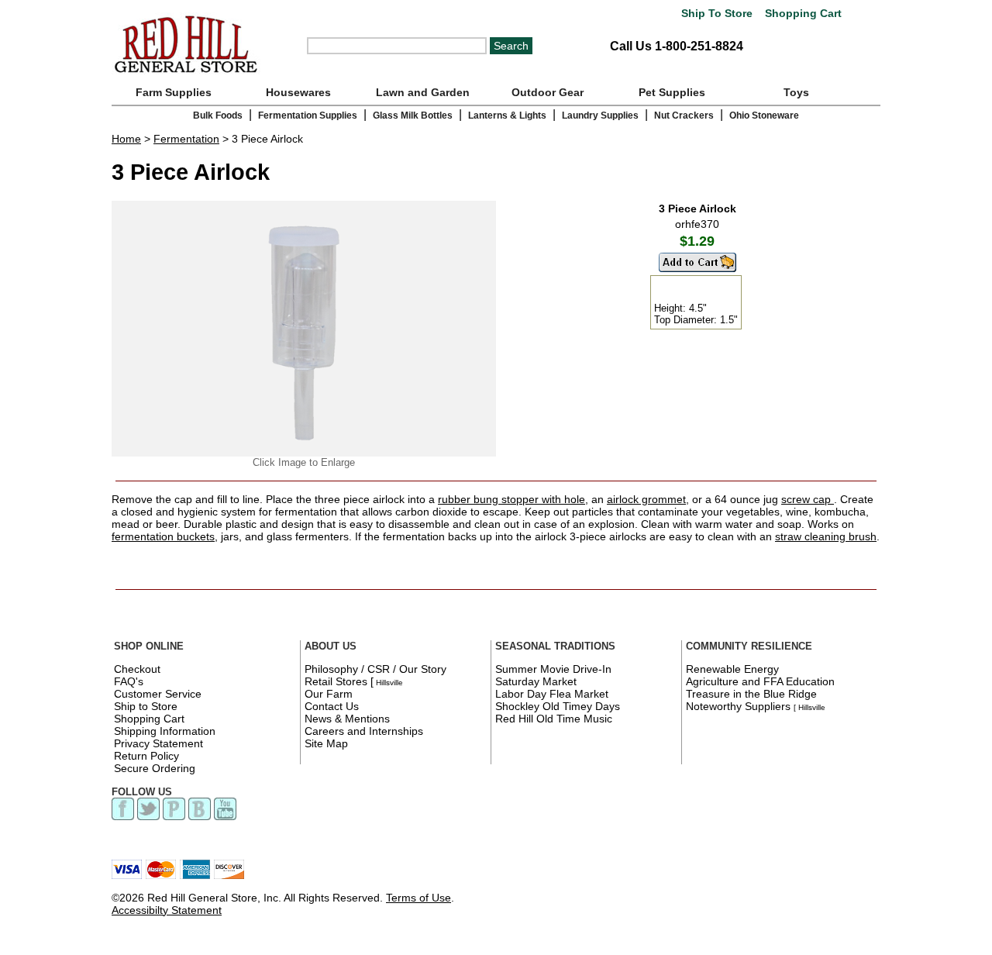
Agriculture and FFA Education (760, 681)
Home (126, 139)
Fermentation (186, 139)
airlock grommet (646, 499)
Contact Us (332, 706)
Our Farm (329, 694)
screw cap (807, 499)
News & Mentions (347, 718)
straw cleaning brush (826, 536)
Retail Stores (336, 681)
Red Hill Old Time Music (553, 718)
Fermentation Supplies (307, 115)
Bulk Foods (218, 115)
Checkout (137, 669)
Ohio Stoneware (764, 115)
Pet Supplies (672, 92)
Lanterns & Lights (507, 115)
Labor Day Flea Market (551, 694)
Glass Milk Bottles (413, 115)
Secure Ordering (154, 768)
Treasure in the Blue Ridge (751, 694)
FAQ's (128, 681)
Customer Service (158, 694)
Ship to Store (145, 706)
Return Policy (146, 756)
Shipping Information (164, 731)
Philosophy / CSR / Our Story (375, 669)
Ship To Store (717, 13)
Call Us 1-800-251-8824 (676, 46)
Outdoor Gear (548, 92)
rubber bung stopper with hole (511, 499)
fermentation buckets (163, 536)
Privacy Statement (158, 743)
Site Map (326, 743)
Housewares (298, 92)
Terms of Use (418, 897)
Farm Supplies (174, 92)
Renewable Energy (732, 669)
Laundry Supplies (600, 115)
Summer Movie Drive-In (553, 669)
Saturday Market (536, 681)
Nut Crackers (684, 115)
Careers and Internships (364, 731)
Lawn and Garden (423, 92)
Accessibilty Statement (167, 910)
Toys (796, 92)
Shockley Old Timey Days (557, 706)
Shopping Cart (802, 13)
